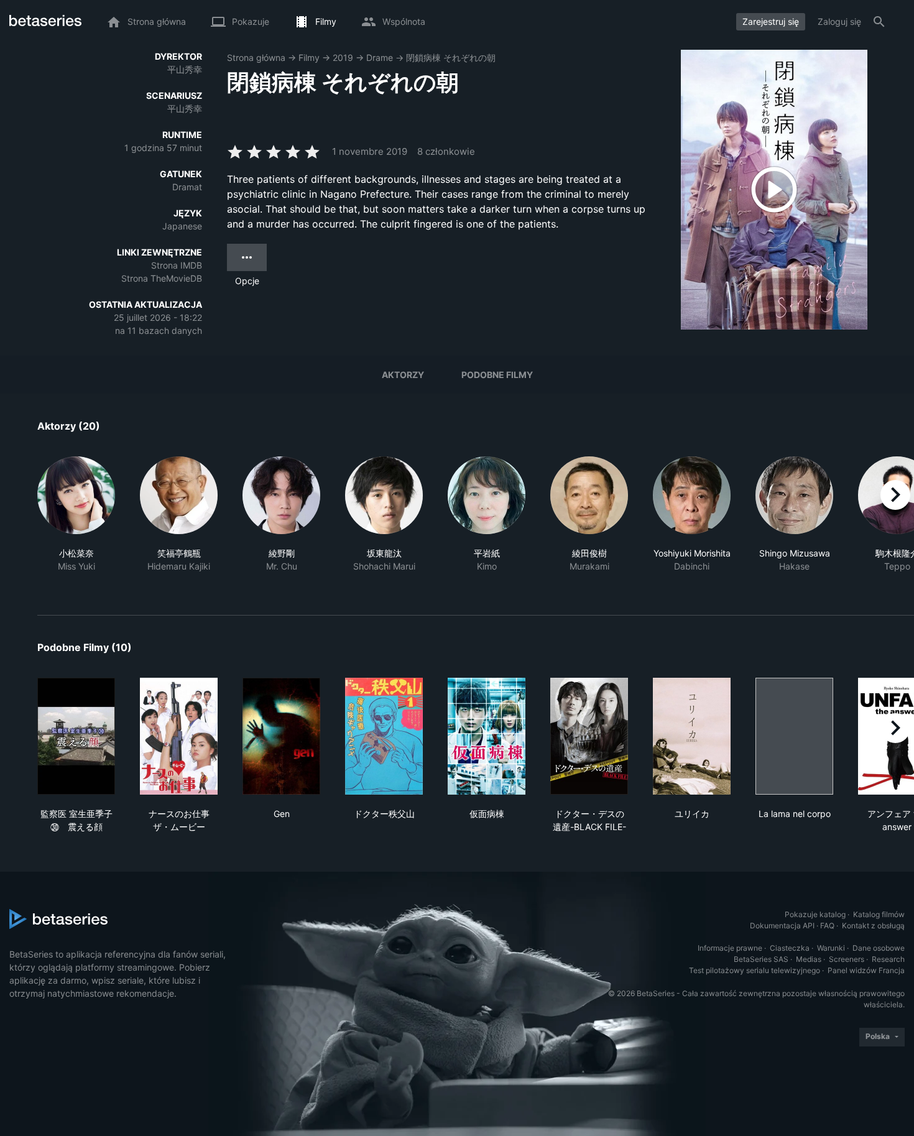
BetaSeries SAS (761, 959)
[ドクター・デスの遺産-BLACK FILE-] (589, 736)
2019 (343, 57)
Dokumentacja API (782, 925)
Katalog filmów (879, 914)
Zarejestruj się (770, 21)
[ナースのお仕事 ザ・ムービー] (179, 736)
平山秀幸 (184, 69)
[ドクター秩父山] (384, 736)
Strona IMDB (176, 265)
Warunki (831, 948)
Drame (379, 57)
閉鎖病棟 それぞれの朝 (451, 57)
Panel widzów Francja (866, 970)
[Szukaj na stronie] (879, 21)
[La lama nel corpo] (794, 736)
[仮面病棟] (486, 736)
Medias (808, 959)
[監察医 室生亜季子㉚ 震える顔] (76, 736)
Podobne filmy (497, 374)
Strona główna (256, 57)
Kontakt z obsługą (873, 925)
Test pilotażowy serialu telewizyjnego (754, 970)
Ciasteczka (790, 948)
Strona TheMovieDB (161, 278)
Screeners (846, 959)
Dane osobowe (878, 948)
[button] (76, 521)
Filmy (309, 57)
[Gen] (281, 736)
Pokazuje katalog (815, 914)
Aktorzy (403, 374)
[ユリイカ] (692, 736)
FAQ (827, 925)
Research (888, 959)
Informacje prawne (730, 948)
